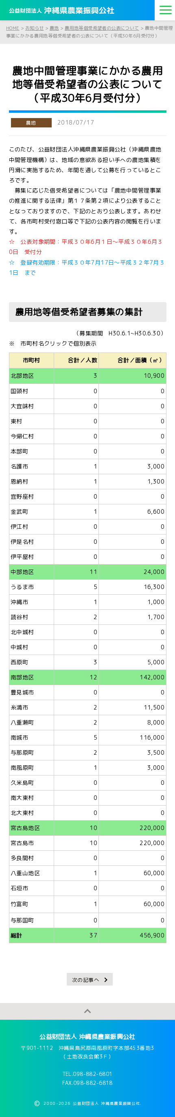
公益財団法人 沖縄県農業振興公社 (87, 1036)
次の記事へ (85, 979)
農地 (31, 122)
